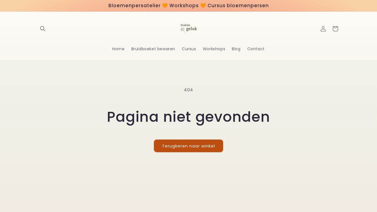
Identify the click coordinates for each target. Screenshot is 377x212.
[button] (43, 29)
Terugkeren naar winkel (188, 146)
